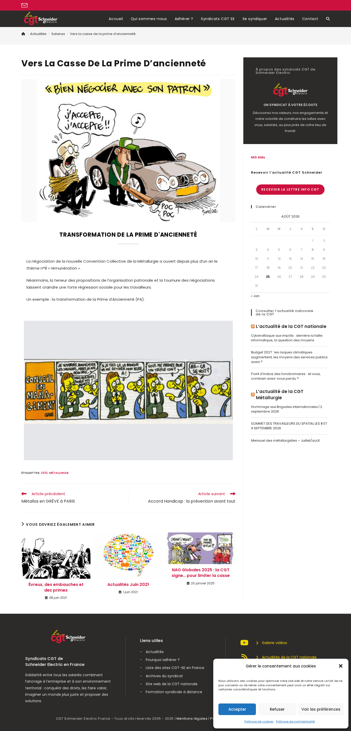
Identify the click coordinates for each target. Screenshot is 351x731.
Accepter (237, 709)
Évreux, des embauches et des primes (56, 587)
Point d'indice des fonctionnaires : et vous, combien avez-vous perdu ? (286, 376)
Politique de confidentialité (295, 721)
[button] (340, 665)
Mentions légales (192, 718)
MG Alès (258, 157)
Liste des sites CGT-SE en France (175, 667)
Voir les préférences (320, 709)
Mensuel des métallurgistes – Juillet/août (285, 440)
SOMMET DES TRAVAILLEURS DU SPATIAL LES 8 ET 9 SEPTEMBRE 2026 (289, 426)
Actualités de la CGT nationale (289, 657)
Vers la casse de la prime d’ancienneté (103, 33)
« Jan (255, 295)
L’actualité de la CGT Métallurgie (279, 395)
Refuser (277, 709)
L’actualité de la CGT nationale (291, 326)
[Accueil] (23, 33)
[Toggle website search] (328, 19)
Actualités (155, 651)
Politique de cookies (258, 721)
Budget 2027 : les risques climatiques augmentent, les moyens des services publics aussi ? (289, 357)
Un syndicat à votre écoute (290, 105)
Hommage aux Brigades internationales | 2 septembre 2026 (286, 409)
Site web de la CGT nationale (172, 684)
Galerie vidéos (274, 642)
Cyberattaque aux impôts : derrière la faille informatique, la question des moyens (286, 338)
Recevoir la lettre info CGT (290, 189)
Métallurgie (59, 473)
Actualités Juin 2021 (128, 584)
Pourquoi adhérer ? (163, 659)
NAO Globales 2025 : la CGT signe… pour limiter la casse (201, 572)
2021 (44, 473)
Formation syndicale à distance (174, 691)
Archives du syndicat (164, 676)
